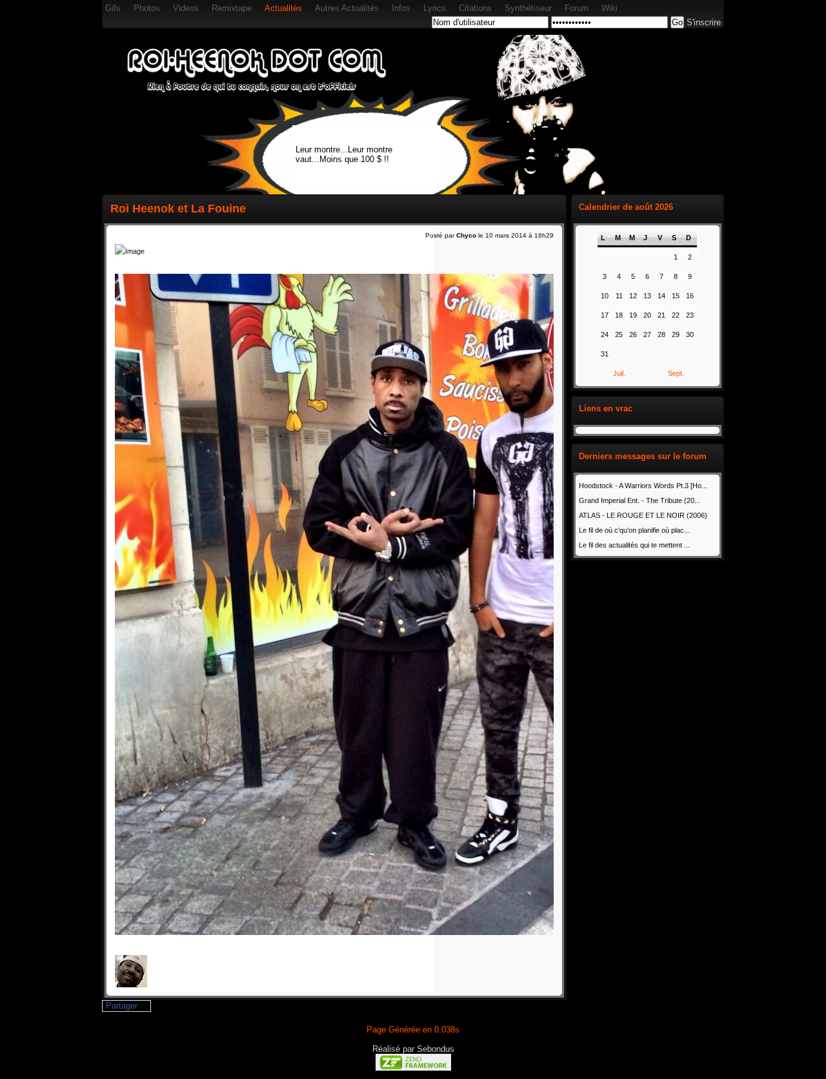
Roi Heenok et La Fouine (178, 208)
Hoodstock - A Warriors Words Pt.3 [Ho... (643, 485)
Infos (401, 8)
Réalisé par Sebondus (413, 1049)
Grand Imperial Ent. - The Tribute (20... (639, 500)
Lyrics (434, 8)
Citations (475, 8)
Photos (147, 8)
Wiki (609, 8)
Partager (121, 1006)
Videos (186, 8)
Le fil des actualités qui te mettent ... (634, 545)
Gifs (113, 8)
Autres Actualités (347, 8)
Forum (577, 8)
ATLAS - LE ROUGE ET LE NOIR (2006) (643, 515)
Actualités (283, 8)
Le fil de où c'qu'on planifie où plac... (634, 530)
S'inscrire (704, 22)
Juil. (619, 373)
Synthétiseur (528, 8)
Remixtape (232, 8)
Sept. (676, 373)
